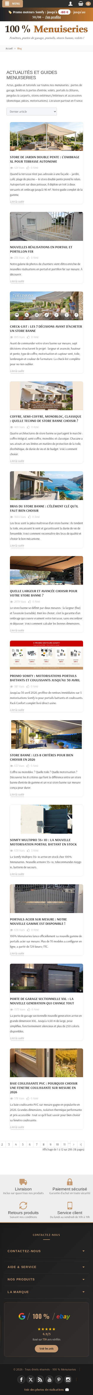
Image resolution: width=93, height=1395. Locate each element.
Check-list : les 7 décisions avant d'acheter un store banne (46, 328)
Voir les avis (46, 1348)
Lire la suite (17, 201)
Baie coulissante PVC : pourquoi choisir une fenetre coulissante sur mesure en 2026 (43, 1087)
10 (57, 1144)
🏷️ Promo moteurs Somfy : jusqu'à (46, 14)
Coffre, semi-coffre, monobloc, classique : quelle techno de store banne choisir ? (45, 418)
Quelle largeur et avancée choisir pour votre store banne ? (43, 593)
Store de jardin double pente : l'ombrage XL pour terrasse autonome (44, 159)
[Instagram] (68, 1379)
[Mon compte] (70, 4)
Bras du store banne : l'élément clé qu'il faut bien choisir (44, 508)
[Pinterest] (59, 1379)
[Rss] (40, 1379)
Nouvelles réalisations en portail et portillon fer (41, 249)
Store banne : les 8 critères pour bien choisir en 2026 (41, 757)
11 (64, 1144)
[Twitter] (30, 1379)
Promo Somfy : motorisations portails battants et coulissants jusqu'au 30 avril (45, 677)
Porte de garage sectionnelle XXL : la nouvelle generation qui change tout (42, 1001)
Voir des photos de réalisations (44, 1389)
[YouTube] (49, 1379)
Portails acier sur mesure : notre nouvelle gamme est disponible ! (38, 921)
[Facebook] (21, 1379)
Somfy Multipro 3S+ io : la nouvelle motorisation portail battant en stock (43, 842)
